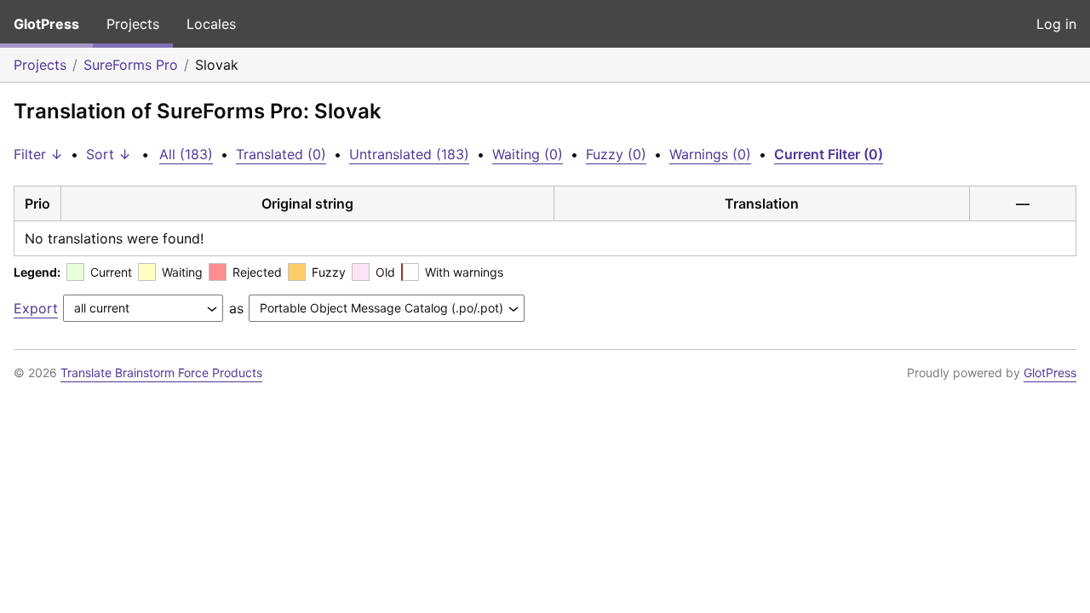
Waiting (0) (527, 154)
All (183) (186, 154)
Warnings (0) (710, 154)
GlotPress (46, 23)
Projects (132, 23)
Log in (1056, 23)
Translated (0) (281, 154)
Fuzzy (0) (616, 154)
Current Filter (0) (828, 154)
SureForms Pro (130, 64)
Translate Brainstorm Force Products (161, 372)
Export (36, 308)
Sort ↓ (108, 154)
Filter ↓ (38, 154)
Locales (211, 23)
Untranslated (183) (409, 154)
